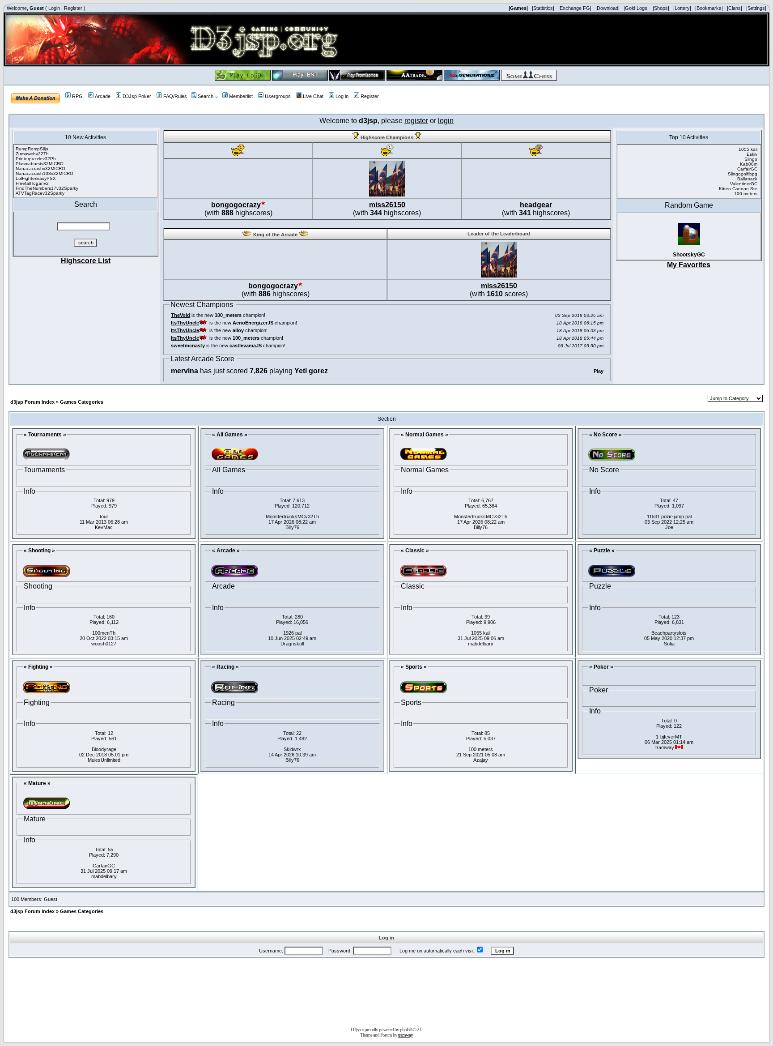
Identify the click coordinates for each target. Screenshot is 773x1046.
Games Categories (81, 402)
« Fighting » (38, 667)
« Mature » (37, 783)
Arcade (102, 96)
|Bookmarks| (709, 8)
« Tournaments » (45, 434)
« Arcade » (226, 550)
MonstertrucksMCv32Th (292, 516)
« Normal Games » (424, 434)
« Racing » (225, 667)
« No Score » (605, 434)
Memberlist (241, 96)
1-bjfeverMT (669, 736)
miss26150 (387, 205)
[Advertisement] (386, 990)
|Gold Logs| (636, 8)
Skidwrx (292, 749)
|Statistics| (543, 8)
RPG (77, 96)
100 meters (480, 749)
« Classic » (415, 550)
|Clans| (734, 8)
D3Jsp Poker (137, 96)
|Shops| (661, 8)
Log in (342, 96)
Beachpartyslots (669, 633)
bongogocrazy (236, 205)
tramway (405, 1034)
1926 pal (292, 633)
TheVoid (180, 315)
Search (205, 96)
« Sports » (414, 667)
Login (54, 8)
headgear (536, 205)
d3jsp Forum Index (32, 402)
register (416, 120)
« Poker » (601, 667)
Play (598, 371)
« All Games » (229, 434)
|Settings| (756, 8)
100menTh (103, 633)
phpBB (406, 1029)
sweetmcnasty (188, 345)
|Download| (607, 8)
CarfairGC (104, 865)
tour (104, 516)
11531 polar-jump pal (669, 516)
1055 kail (480, 633)
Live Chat (313, 96)
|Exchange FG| (574, 8)
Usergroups (278, 96)
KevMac (104, 527)
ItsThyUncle (185, 322)
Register (73, 8)
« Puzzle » (602, 550)
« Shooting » (39, 550)
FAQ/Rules (175, 96)
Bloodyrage (104, 749)
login (446, 120)
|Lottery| (682, 8)
